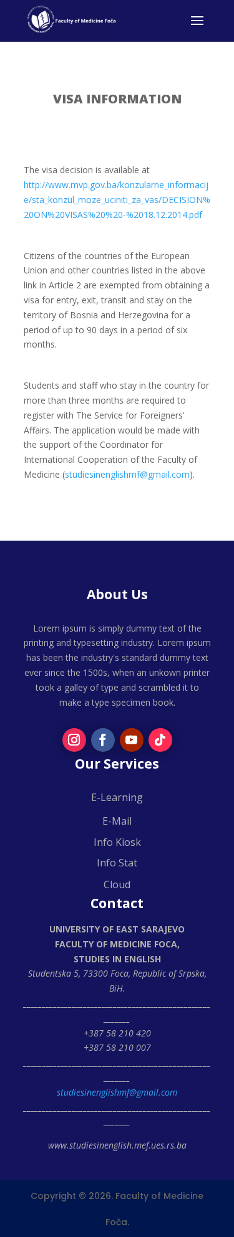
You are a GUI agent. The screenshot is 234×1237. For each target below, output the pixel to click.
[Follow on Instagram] (74, 740)
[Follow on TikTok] (160, 740)
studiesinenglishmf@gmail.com (127, 474)
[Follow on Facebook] (103, 740)
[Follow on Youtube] (132, 740)
